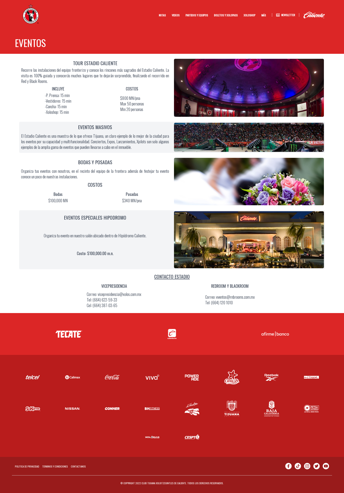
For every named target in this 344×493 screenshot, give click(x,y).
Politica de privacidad (27, 466)
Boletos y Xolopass (226, 15)
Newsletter (288, 15)
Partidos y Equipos (197, 15)
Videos (176, 15)
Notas (162, 15)
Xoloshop (249, 15)
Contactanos (78, 466)
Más (263, 15)
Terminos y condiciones (55, 466)
